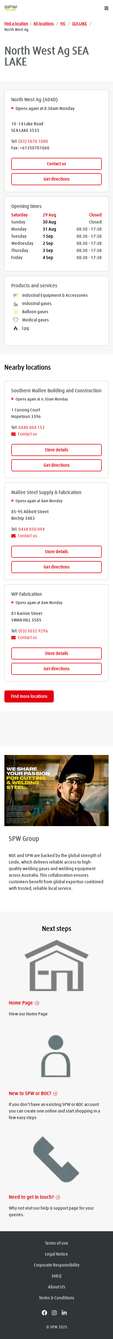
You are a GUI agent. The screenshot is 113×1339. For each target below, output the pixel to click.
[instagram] (56, 1312)
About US (56, 1287)
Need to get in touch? (31, 1197)
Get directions (57, 179)
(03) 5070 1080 (33, 141)
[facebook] (47, 1312)
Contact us (56, 164)
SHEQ (56, 1276)
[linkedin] (66, 1312)
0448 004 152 (31, 427)
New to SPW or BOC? (30, 1093)
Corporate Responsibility (57, 1265)
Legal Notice (56, 1254)
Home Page (21, 1003)
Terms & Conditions (56, 1298)
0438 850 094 (31, 529)
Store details (56, 450)
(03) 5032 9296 (33, 631)
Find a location (16, 24)
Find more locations (29, 696)
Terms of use (56, 1243)
